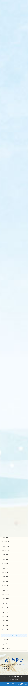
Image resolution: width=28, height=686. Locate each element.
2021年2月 (5, 537)
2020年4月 (5, 576)
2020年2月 (5, 585)
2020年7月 (5, 563)
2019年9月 (5, 607)
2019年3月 (5, 629)
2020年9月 (5, 554)
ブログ (5, 644)
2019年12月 (6, 594)
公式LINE (13, 684)
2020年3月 (5, 581)
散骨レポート (6, 648)
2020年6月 (5, 568)
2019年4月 (5, 625)
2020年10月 (6, 550)
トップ (8, 684)
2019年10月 (6, 603)
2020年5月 (5, 572)
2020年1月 (5, 590)
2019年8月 (5, 612)
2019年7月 (5, 616)
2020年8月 (5, 559)
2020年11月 (6, 546)
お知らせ (5, 639)
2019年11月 (6, 598)
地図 (23, 664)
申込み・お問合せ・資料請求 (22, 684)
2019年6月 (5, 620)
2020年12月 (6, 541)
